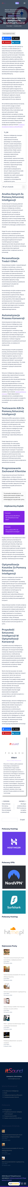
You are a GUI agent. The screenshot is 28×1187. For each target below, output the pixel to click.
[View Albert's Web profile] (19, 753)
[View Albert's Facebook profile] (5, 753)
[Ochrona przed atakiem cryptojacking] (6, 986)
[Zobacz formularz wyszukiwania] (21, 3)
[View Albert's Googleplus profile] (15, 753)
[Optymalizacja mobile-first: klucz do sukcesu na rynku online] (6, 1001)
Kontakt (9, 1180)
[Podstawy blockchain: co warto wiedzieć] (6, 1035)
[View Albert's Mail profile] (22, 753)
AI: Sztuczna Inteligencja (11, 1091)
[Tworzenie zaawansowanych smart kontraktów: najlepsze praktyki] (6, 952)
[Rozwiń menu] (24, 3)
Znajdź (22, 820)
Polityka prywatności (16, 1178)
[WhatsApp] (22, 1183)
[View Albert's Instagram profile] (9, 753)
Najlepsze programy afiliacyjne (13, 1095)
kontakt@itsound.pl (14, 1078)
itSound (7, 9)
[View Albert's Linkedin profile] (12, 753)
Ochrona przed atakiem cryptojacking (15, 991)
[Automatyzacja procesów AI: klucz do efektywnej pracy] (6, 969)
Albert (10, 26)
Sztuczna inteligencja (15, 9)
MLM (17, 3)
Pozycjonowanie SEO (10, 1116)
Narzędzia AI (8, 1109)
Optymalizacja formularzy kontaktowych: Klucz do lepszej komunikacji (6, 807)
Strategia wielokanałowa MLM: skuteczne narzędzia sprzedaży (21, 807)
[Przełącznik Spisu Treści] (22, 187)
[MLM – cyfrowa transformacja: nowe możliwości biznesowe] (6, 1018)
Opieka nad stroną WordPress (13, 1118)
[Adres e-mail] (25, 1183)
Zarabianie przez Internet (11, 1097)
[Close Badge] (19, 1182)
